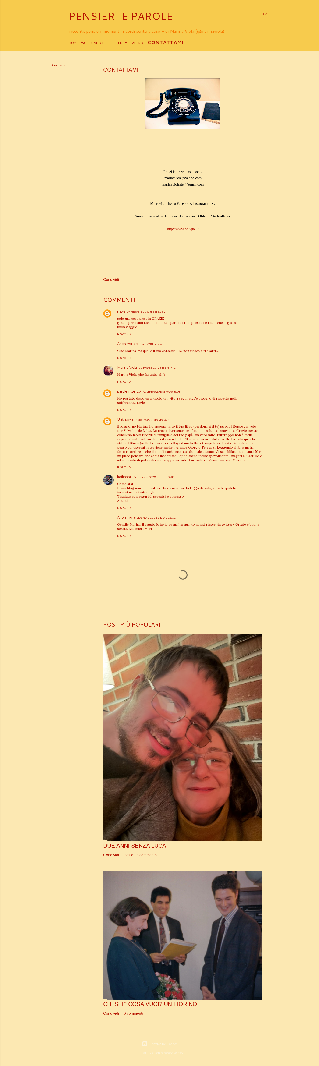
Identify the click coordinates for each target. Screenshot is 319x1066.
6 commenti (133, 1013)
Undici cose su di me (110, 43)
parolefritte (126, 391)
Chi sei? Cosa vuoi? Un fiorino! (151, 1004)
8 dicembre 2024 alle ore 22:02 (155, 517)
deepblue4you (174, 1052)
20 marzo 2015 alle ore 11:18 (152, 344)
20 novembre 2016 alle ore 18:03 (159, 391)
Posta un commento (140, 855)
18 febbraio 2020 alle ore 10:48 (153, 477)
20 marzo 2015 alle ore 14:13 (157, 367)
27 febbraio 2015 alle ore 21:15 (146, 311)
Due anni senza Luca (134, 846)
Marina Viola (127, 367)
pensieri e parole (121, 15)
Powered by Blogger (163, 1043)
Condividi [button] (58, 65)
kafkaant (124, 477)
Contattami (165, 42)
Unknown (125, 419)
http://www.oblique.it (182, 229)
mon (121, 311)
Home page (79, 43)
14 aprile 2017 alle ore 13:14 (152, 419)
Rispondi (124, 334)
